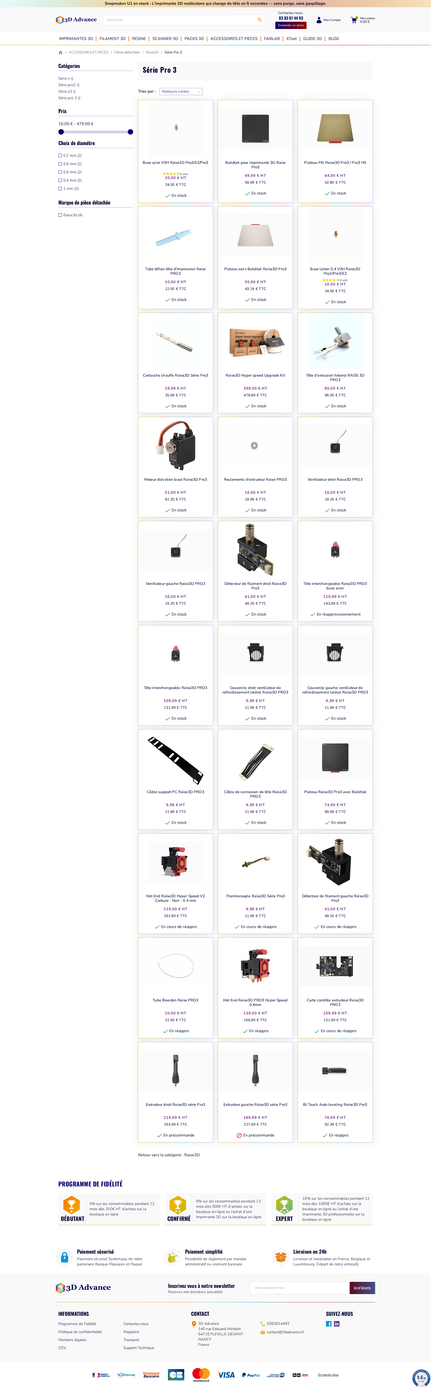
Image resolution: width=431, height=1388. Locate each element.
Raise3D (192, 1155)
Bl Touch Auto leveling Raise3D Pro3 (335, 1104)
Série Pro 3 (69, 97)
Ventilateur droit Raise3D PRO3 (335, 479)
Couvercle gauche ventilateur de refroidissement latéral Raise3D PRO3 (335, 690)
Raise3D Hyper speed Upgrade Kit (255, 375)
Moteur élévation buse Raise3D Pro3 (175, 479)
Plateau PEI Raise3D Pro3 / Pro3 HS (335, 162)
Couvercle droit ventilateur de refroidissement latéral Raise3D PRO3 (255, 690)
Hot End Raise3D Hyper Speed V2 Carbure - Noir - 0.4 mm (175, 898)
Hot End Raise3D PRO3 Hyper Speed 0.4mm (255, 1002)
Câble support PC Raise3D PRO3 (175, 792)
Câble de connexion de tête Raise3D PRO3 (255, 794)
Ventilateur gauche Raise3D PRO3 (175, 583)
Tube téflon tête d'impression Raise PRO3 (175, 271)
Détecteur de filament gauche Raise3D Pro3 (335, 898)
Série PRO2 (68, 84)
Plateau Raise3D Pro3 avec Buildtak (335, 792)
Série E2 (67, 91)
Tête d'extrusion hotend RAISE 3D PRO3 (335, 377)
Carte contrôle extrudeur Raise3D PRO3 (335, 1002)
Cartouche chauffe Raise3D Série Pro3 (175, 375)
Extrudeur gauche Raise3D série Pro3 (255, 1104)
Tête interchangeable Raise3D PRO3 (176, 688)
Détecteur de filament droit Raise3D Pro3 (255, 586)
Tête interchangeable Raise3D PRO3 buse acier (335, 586)
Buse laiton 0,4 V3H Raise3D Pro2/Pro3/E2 (335, 271)
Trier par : (147, 91)
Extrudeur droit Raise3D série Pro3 (175, 1104)
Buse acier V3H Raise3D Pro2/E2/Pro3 (175, 162)
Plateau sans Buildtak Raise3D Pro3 (255, 269)
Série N (65, 78)
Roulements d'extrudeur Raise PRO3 (255, 479)
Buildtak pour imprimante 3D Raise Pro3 (255, 165)
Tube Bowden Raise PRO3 (175, 1000)
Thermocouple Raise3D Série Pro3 (255, 896)
